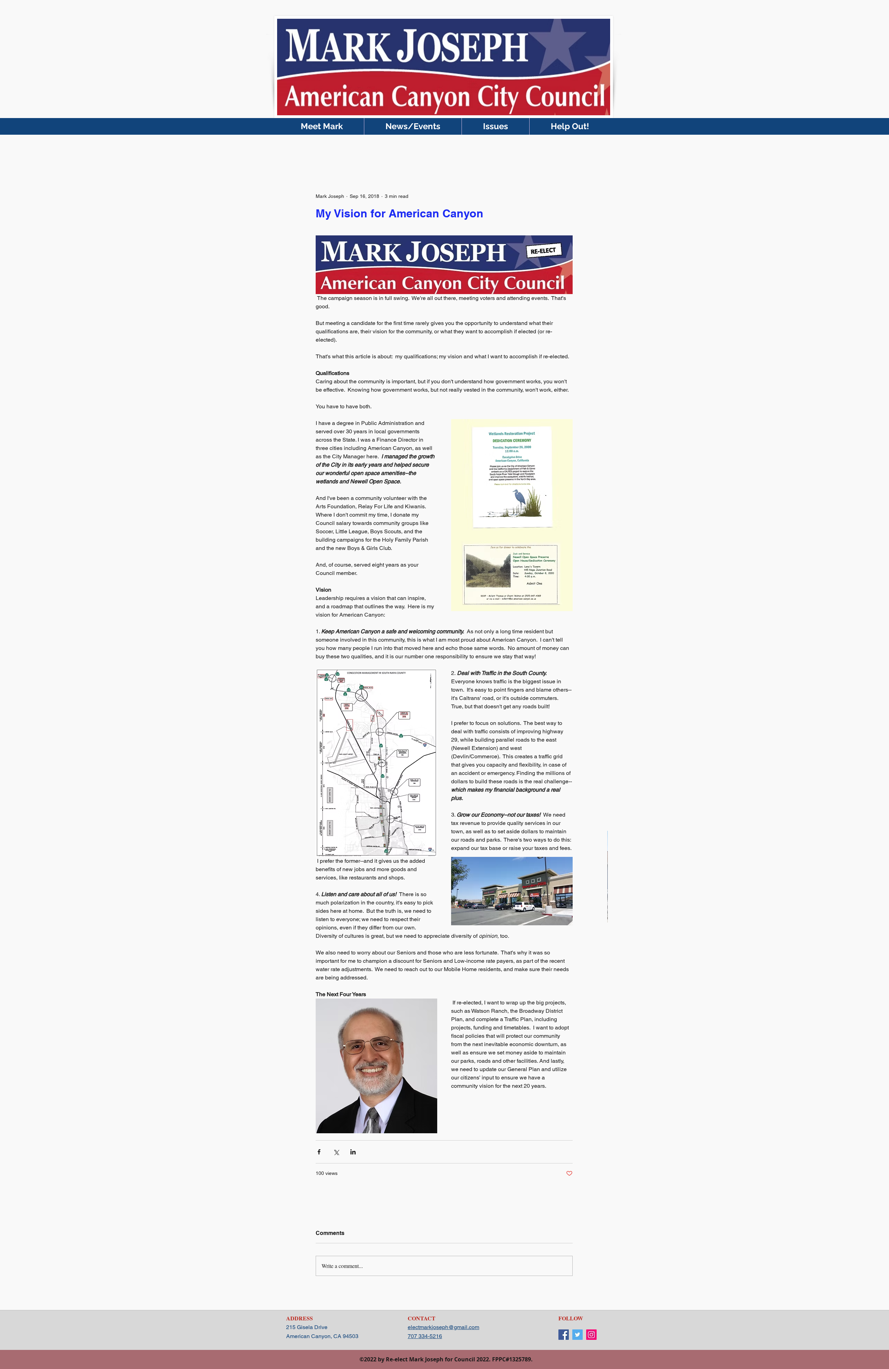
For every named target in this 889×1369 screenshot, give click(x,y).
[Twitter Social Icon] (577, 1334)
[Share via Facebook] (319, 1152)
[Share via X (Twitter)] (336, 1152)
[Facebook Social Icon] (563, 1334)
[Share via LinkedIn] (353, 1152)
